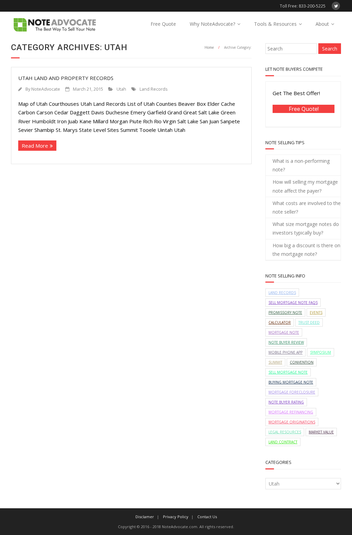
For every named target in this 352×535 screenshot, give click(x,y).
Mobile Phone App (285, 352)
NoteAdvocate (45, 89)
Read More (35, 145)
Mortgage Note (283, 332)
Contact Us (207, 516)
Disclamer (144, 516)
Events (316, 312)
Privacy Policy (175, 516)
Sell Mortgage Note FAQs (293, 302)
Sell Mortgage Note (288, 372)
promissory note (285, 312)
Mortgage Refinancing (290, 412)
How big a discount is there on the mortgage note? (306, 249)
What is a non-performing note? (301, 165)
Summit (275, 362)
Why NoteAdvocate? (212, 24)
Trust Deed (309, 322)
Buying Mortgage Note (290, 382)
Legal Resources (284, 432)
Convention (302, 362)
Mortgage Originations (291, 422)
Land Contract (282, 442)
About (322, 24)
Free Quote (163, 24)
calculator (279, 322)
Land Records (154, 89)
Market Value (321, 432)
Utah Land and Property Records (65, 78)
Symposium (320, 352)
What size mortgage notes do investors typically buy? (306, 228)
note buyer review (286, 342)
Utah (121, 89)
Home (209, 47)
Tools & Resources (275, 24)
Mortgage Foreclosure (291, 392)
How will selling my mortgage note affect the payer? (305, 186)
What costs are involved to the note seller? (307, 207)
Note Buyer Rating (286, 402)
